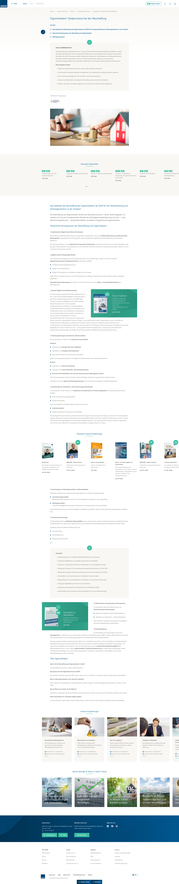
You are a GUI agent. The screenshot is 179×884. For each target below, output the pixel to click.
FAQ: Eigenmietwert (59, 37)
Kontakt (90, 875)
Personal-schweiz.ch (96, 863)
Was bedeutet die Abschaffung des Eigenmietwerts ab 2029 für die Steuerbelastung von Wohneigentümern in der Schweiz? (90, 29)
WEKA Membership (96, 853)
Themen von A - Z (71, 853)
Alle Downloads (70, 860)
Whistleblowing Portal (79, 875)
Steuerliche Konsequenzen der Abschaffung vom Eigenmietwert (72, 33)
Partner (44, 856)
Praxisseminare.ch (95, 860)
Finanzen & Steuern (62, 11)
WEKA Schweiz (46, 853)
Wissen (25, 3)
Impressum (52, 875)
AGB (59, 875)
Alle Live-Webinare (71, 856)
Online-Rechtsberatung (121, 863)
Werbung (117, 856)
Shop (31, 3)
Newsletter (45, 863)
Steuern (72, 11)
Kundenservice (119, 860)
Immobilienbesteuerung (83, 11)
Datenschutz (66, 875)
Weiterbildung (40, 3)
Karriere (44, 860)
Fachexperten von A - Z (72, 863)
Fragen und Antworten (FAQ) (122, 853)
